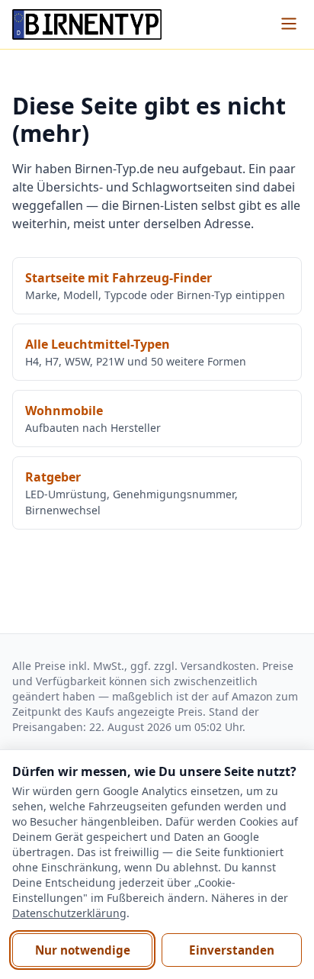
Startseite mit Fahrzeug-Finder (118, 277)
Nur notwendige (82, 950)
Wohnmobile (64, 410)
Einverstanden (231, 950)
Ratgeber (53, 477)
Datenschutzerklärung (69, 913)
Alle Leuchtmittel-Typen (97, 344)
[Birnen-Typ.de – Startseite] (87, 24)
